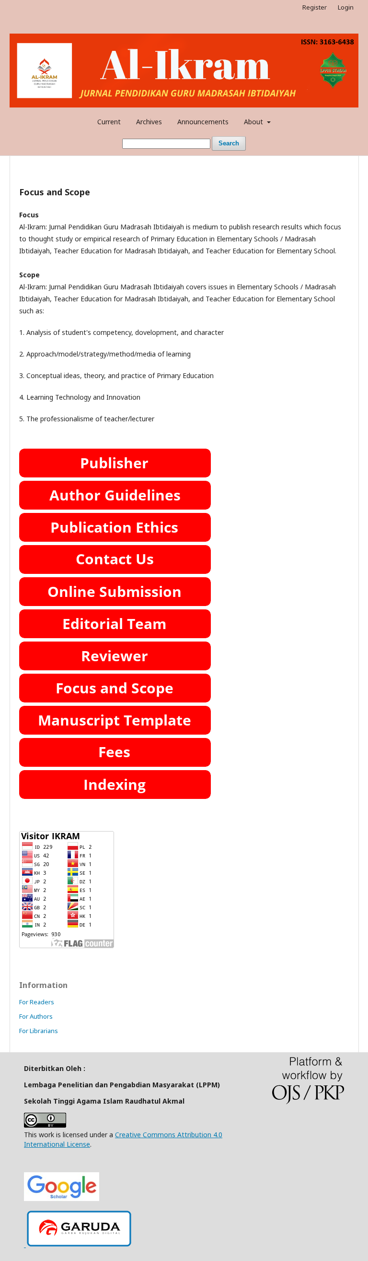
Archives (149, 121)
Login (346, 7)
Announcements (203, 121)
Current (109, 121)
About (254, 121)
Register (314, 7)
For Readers (36, 1002)
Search (228, 143)
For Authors (36, 1016)
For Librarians (38, 1030)
